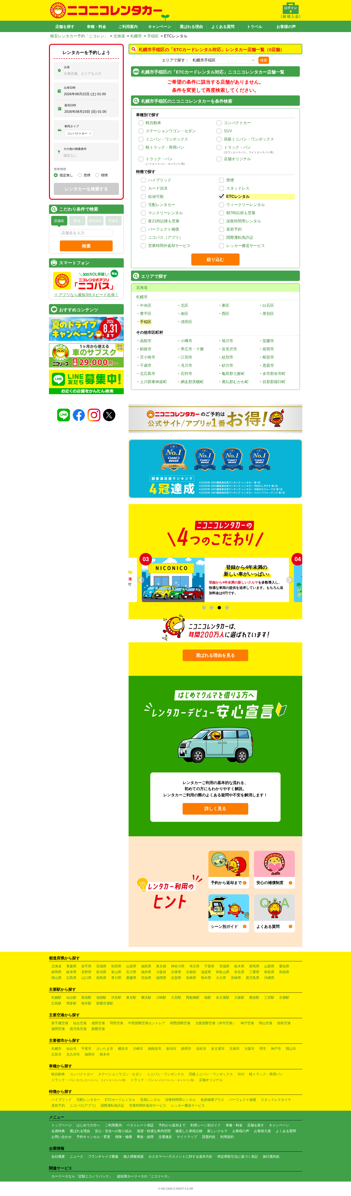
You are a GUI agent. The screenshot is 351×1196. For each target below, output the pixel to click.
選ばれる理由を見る (215, 655)
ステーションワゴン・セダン (171, 131)
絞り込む (215, 259)
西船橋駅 (193, 997)
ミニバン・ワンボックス (167, 139)
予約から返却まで (172, 1125)
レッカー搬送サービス (245, 246)
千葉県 (209, 966)
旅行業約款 (271, 1156)
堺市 (262, 1048)
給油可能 (156, 196)
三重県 (254, 972)
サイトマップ (187, 1137)
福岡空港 (58, 1029)
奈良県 (239, 972)
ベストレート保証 (140, 1125)
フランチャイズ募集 (103, 1156)
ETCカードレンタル (120, 1100)
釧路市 (145, 349)
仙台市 (71, 1048)
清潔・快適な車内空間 (154, 1131)
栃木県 (239, 966)
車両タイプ (71, 126)
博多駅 (71, 1003)
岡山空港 (265, 1023)
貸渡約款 (208, 1137)
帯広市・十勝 (192, 349)
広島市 (56, 1054)
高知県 (146, 978)
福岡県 (161, 978)
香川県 (116, 978)
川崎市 (138, 1048)
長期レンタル (150, 1100)
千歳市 (145, 365)
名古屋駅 (222, 997)
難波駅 (254, 997)
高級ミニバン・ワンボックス (249, 139)
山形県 (131, 966)
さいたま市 (104, 1048)
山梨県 (269, 966)
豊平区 (145, 314)
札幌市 (136, 36)
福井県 (146, 972)
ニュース (76, 1156)
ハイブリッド (159, 180)
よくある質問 (222, 27)
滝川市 (186, 365)
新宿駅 (86, 997)
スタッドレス (237, 188)
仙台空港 (80, 1023)
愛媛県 (131, 978)
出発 (67, 67)
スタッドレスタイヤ (276, 1100)
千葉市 (86, 1048)
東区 (225, 305)
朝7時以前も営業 (240, 213)
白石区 (268, 305)
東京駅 (131, 997)
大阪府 (161, 972)
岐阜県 (71, 972)
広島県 (71, 978)
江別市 (186, 357)
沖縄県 (269, 978)
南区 (184, 314)
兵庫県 (176, 972)
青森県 (71, 966)
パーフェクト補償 (163, 229)
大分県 (221, 978)
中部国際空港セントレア (146, 1023)
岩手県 (86, 966)
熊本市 (105, 1054)
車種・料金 (96, 27)
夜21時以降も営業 (163, 221)
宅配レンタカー (161, 205)
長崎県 (191, 978)
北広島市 (147, 374)
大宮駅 (176, 997)
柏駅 (207, 997)
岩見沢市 (229, 349)
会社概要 (58, 1156)
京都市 (234, 1048)
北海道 (119, 36)
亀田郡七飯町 (233, 374)
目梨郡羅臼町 (274, 382)
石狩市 (186, 374)
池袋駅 (101, 997)
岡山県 (56, 978)
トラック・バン (237, 147)
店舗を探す (65, 27)
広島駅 (56, 1003)
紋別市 (227, 357)
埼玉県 (194, 966)
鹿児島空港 (78, 1029)
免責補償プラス (212, 1100)
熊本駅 (86, 1003)
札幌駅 (56, 997)
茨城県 (224, 966)
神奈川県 (178, 966)
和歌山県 (222, 972)
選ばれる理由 (191, 27)
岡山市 (291, 1048)
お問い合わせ (61, 1137)
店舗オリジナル (237, 159)
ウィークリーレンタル (245, 205)
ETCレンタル (238, 196)
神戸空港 (247, 1023)
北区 (184, 305)
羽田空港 (116, 1023)
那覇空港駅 (104, 1003)
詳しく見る (215, 808)
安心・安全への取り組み (113, 1131)
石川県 (131, 972)
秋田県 (116, 966)
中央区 (145, 305)
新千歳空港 (59, 1023)
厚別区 (268, 314)
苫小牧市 (147, 357)
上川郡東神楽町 (153, 382)
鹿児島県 (252, 978)
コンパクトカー (237, 123)
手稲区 (153, 36)
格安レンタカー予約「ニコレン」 (79, 36)
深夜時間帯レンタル (243, 221)
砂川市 (227, 365)
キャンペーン (159, 27)
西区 (225, 314)
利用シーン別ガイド (205, 1125)
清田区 (186, 322)
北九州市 (73, 1054)
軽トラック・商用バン (165, 147)
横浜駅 (146, 997)
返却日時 (70, 105)
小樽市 (186, 341)
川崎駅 (161, 997)
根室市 (268, 357)
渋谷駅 (116, 997)
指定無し (66, 175)
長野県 (86, 972)
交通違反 (165, 1137)
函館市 (145, 341)
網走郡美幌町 (192, 382)
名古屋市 (218, 1048)
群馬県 (254, 966)
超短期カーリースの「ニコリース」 (144, 1176)
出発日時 (70, 87)
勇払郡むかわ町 (235, 382)
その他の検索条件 (75, 149)
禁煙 (230, 180)
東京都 (161, 966)
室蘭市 (268, 341)
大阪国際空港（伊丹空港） (215, 1023)
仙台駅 (71, 997)
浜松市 (201, 1048)
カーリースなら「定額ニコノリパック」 (81, 1176)
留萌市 (268, 349)
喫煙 (104, 175)
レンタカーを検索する (86, 188)
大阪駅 (239, 997)
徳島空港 (284, 1023)
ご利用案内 (128, 27)
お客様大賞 (262, 1131)
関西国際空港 (180, 1023)
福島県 (146, 966)
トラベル (254, 27)
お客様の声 (286, 27)
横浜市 (123, 1048)
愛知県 (284, 966)
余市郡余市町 (274, 374)
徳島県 (101, 978)
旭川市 (227, 341)
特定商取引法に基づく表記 (237, 1156)
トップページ (61, 1125)
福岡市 (90, 1054)
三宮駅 (269, 997)
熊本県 (206, 978)
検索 (263, 60)
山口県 (86, 978)
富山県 (116, 972)
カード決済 (157, 188)
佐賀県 (176, 978)
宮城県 (101, 966)
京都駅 (284, 997)
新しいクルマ (217, 1131)
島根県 (284, 972)
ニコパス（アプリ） (165, 237)
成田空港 (98, 1023)
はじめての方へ (88, 1125)
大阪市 (249, 1048)
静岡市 (186, 1048)
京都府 (191, 972)
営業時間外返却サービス (169, 246)
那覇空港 (98, 1029)
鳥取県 (269, 972)
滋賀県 (206, 972)
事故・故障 (145, 1137)
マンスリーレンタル (165, 213)
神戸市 (276, 1048)
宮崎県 (236, 978)
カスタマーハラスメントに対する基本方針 (180, 1156)
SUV (228, 131)
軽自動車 (153, 123)
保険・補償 (123, 1137)
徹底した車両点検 (188, 1131)
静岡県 (56, 972)
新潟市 (171, 1048)
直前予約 (234, 229)
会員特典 (58, 1131)
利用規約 (227, 1137)
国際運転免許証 (239, 237)
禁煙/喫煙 (60, 169)
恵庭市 (268, 365)
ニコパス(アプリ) (83, 1105)
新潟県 (101, 972)
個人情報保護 (133, 1156)
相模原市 (154, 1048)
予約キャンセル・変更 (93, 1137)
